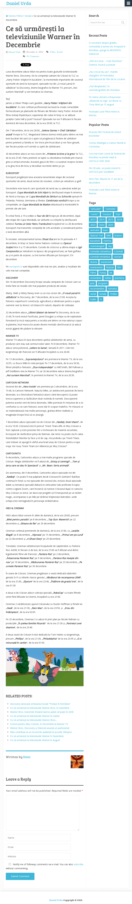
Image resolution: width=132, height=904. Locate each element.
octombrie (95, 277)
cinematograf (97, 246)
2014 (101, 219)
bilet (109, 235)
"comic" (94, 214)
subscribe (78, 864)
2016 (119, 219)
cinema (107, 240)
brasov (118, 235)
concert (118, 256)
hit (111, 272)
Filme (20, 15)
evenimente (96, 267)
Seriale (28, 15)
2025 (110, 224)
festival (110, 267)
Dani (26, 757)
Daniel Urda (18, 3)
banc (105, 230)
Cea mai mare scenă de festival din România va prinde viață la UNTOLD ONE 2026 (107, 157)
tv (101, 299)
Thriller (113, 293)
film (119, 267)
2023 (92, 224)
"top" (118, 214)
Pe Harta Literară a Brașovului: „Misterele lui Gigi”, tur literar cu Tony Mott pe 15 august (105, 101)
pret (92, 283)
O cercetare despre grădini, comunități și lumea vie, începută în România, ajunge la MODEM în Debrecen (107, 48)
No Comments (33, 56)
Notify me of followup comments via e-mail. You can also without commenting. (44, 866)
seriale (102, 293)
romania (112, 288)
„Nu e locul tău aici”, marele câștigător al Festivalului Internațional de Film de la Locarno (107, 75)
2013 (92, 219)
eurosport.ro (15, 266)
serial (93, 293)
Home (11, 15)
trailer (93, 299)
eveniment (106, 262)
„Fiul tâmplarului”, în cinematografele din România (104, 88)
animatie (94, 230)
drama (93, 262)
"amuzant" (95, 208)
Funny (103, 272)
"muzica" (107, 214)
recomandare (97, 288)
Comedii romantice (100, 256)
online (108, 277)
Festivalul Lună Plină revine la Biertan (104, 113)
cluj (110, 246)
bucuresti (95, 240)
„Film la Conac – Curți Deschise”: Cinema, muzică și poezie (106, 62)
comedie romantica (100, 251)
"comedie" (110, 208)
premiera (119, 277)
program (102, 283)
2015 (110, 219)
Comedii (118, 251)
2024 (101, 224)
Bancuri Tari (96, 235)
